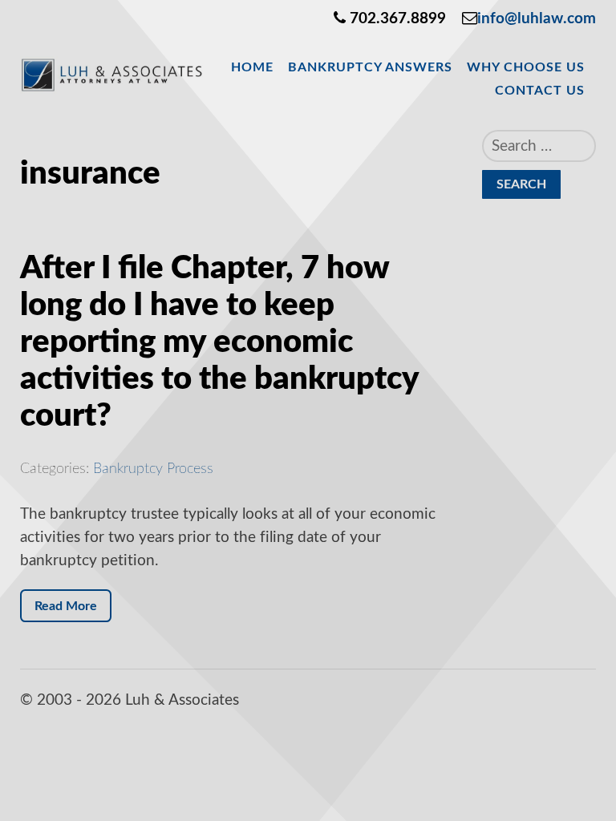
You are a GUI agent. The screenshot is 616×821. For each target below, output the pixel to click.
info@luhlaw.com (536, 18)
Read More (65, 606)
